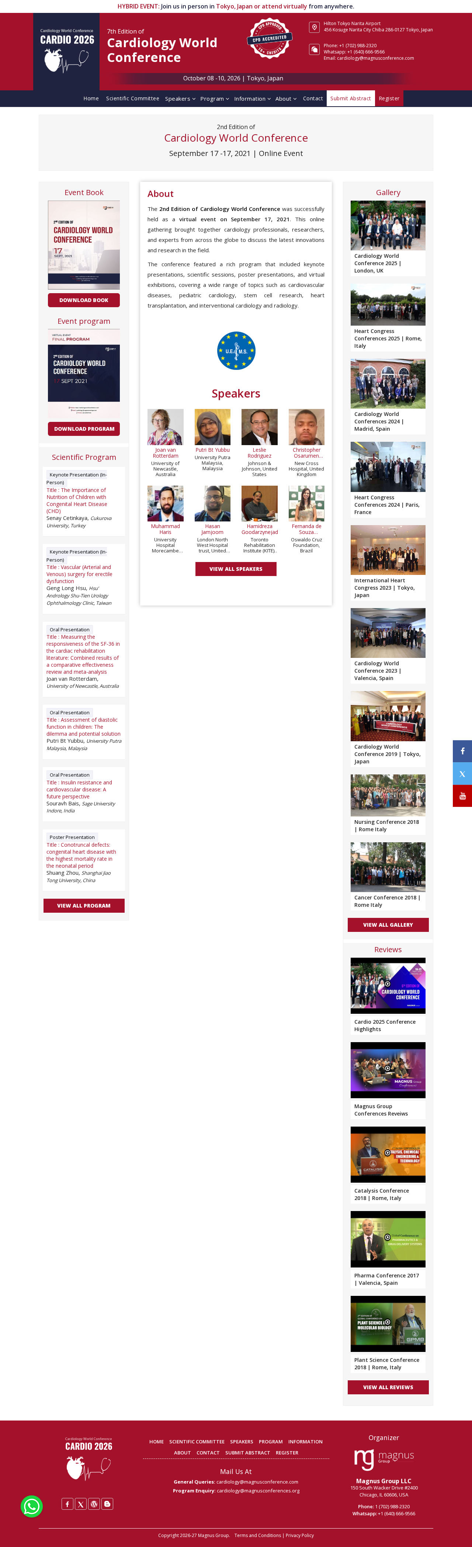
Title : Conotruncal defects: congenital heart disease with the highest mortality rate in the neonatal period (81, 855)
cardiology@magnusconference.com (257, 1481)
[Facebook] (67, 1504)
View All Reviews (388, 1387)
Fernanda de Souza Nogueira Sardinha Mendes (307, 529)
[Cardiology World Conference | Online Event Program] (83, 373)
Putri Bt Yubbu (212, 450)
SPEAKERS (241, 1441)
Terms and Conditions (258, 1535)
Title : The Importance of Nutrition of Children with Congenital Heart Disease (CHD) (76, 500)
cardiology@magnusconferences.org (258, 1490)
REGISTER (287, 1452)
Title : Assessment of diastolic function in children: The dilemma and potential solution (83, 726)
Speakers (178, 98)
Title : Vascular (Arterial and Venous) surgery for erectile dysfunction (79, 574)
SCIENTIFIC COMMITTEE (197, 1441)
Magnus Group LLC (384, 1481)
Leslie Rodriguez (259, 453)
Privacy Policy (300, 1535)
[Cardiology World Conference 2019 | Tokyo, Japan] (388, 715)
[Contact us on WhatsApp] (32, 1505)
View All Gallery (388, 924)
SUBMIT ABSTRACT (247, 1452)
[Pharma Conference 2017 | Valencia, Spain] (388, 1239)
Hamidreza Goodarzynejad (260, 529)
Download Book (83, 299)
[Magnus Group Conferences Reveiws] (388, 1070)
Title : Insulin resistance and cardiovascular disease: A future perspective (79, 789)
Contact (313, 98)
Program (213, 98)
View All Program (84, 905)
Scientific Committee (132, 98)
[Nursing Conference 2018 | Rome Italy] (388, 794)
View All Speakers (236, 568)
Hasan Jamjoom (212, 529)
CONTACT (208, 1452)
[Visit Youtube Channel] (462, 796)
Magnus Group (213, 1535)
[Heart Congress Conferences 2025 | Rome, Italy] (388, 304)
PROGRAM (271, 1441)
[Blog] (107, 1504)
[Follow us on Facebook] (462, 751)
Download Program (84, 428)
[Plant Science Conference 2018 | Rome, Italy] (388, 1324)
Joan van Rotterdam (165, 453)
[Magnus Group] (384, 1460)
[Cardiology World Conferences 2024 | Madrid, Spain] (388, 383)
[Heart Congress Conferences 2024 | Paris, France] (388, 466)
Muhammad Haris (165, 529)
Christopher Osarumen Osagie (306, 453)
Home (91, 98)
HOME (156, 1441)
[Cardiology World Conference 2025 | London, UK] (388, 224)
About (284, 98)
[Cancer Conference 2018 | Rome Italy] (388, 866)
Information (250, 98)
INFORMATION (305, 1441)
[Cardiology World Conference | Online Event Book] (83, 244)
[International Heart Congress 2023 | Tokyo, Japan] (388, 549)
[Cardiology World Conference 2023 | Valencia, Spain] (388, 632)
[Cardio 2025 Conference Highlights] (388, 986)
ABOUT (182, 1452)
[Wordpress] (94, 1504)
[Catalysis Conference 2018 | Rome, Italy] (388, 1155)
